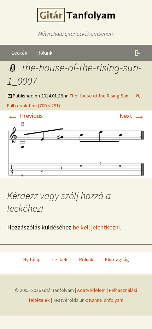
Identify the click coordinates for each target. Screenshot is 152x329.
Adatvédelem (91, 290)
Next (132, 116)
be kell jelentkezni (96, 227)
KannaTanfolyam (106, 300)
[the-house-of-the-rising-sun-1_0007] (76, 148)
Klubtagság (117, 259)
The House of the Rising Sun (99, 95)
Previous (25, 116)
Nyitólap (32, 259)
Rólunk (44, 52)
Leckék (19, 52)
